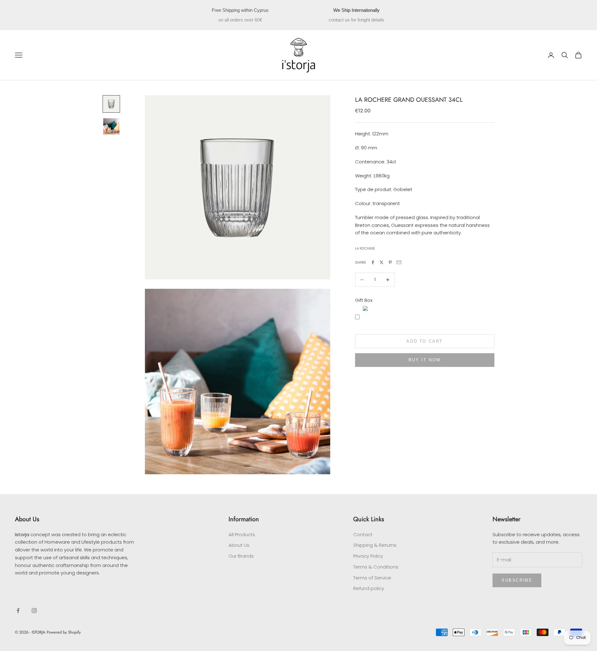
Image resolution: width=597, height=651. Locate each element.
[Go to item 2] (111, 126)
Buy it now (425, 360)
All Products (242, 534)
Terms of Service (372, 577)
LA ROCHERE (365, 248)
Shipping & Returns (374, 545)
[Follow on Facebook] (18, 610)
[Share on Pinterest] (390, 262)
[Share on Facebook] (372, 262)
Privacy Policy (368, 556)
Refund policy (368, 588)
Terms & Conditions (375, 567)
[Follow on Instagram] (34, 610)
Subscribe (517, 580)
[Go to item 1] (111, 104)
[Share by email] (398, 262)
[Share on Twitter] (381, 262)
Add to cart (424, 341)
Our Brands (241, 556)
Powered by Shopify (64, 632)
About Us (239, 545)
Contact (363, 534)
